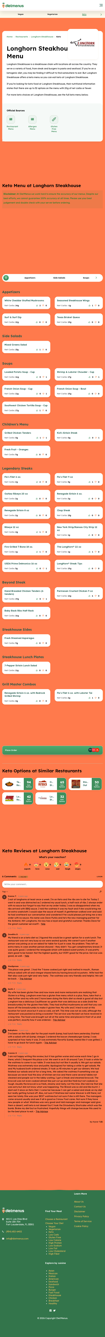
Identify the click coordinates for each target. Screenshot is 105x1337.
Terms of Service (83, 1221)
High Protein (55, 1242)
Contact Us (80, 1206)
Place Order (11, 750)
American (54, 1279)
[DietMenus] (13, 5)
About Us (79, 1201)
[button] (101, 14)
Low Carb (54, 1234)
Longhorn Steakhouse (42, 36)
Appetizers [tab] (29, 278)
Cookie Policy (81, 1226)
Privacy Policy (81, 1216)
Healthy (53, 1303)
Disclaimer (79, 1211)
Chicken (53, 1298)
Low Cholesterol (57, 1251)
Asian (51, 1270)
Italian (52, 1276)
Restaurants (22, 36)
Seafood (53, 1281)
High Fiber (54, 1253)
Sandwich (54, 1284)
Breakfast (54, 1300)
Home (10, 36)
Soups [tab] (86, 278)
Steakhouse (55, 1295)
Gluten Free (55, 1237)
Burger (52, 1289)
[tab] (21, 14)
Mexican (53, 1273)
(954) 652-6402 (14, 1231)
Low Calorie (55, 1240)
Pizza (51, 1287)
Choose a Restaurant (56, 1219)
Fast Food (54, 1292)
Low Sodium (55, 1245)
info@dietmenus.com (17, 1238)
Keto (51, 1232)
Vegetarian (55, 1229)
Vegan (52, 1226)
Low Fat (53, 1248)
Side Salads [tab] (59, 278)
